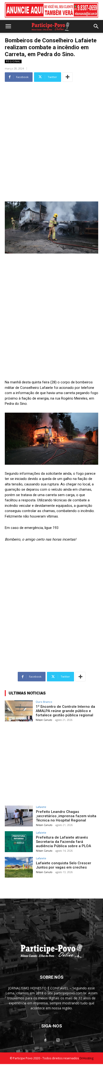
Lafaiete (41, 807)
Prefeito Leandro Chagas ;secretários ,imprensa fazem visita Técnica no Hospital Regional (66, 816)
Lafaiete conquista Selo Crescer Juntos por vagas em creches (63, 865)
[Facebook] (45, 1040)
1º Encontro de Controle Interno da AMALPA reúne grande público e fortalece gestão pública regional (65, 710)
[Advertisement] (51, 134)
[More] (68, 77)
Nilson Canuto (44, 720)
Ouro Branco (44, 701)
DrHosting (86, 1058)
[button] (8, 26)
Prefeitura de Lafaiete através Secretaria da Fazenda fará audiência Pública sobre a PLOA (63, 841)
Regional (13, 61)
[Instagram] (58, 1040)
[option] (51, 10)
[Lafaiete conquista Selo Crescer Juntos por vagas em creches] (19, 867)
